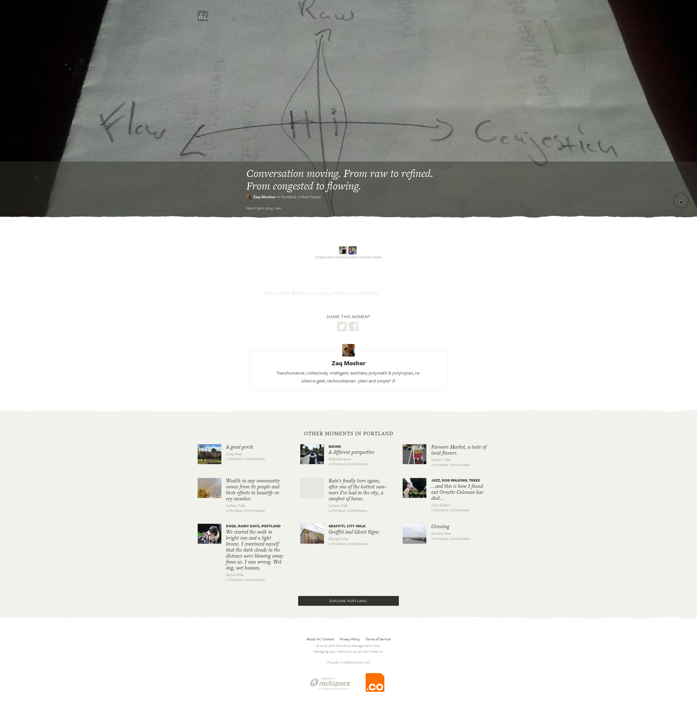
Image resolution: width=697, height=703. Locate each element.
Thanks (418, 293)
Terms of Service (378, 639)
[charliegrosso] (343, 249)
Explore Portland (348, 601)
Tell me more (348, 237)
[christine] (353, 249)
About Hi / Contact (320, 639)
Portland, (301, 197)
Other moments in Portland (348, 433)
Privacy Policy (350, 639)
